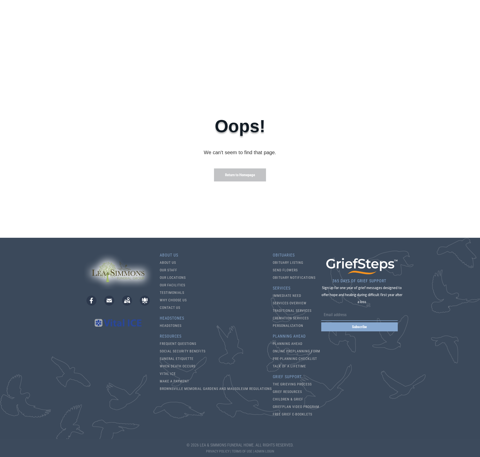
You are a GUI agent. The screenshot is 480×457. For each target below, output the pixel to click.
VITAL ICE (168, 374)
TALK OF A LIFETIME (289, 366)
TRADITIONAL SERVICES (292, 311)
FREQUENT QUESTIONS (178, 344)
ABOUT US (168, 263)
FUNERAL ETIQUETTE (177, 359)
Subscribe (359, 327)
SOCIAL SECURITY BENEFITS (183, 351)
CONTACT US (170, 308)
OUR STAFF (168, 270)
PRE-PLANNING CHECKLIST (295, 359)
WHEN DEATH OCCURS (178, 366)
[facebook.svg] (91, 304)
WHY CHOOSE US (173, 300)
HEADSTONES (171, 326)
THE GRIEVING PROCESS (292, 384)
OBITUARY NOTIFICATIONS (294, 278)
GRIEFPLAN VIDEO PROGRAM (296, 407)
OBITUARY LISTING (288, 263)
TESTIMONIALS (172, 293)
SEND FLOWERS (285, 270)
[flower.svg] (145, 304)
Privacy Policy (218, 451)
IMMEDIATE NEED (287, 296)
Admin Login (264, 451)
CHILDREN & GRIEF (288, 399)
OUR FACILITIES (172, 285)
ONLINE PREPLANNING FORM (296, 351)
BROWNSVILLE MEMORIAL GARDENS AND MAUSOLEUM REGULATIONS (216, 389)
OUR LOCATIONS (173, 278)
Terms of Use (242, 451)
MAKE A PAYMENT (174, 381)
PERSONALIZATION (288, 326)
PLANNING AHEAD (287, 344)
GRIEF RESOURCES (287, 392)
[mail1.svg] (109, 304)
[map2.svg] (127, 304)
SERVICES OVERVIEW (289, 303)
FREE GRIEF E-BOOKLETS (292, 414)
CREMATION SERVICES (291, 318)
